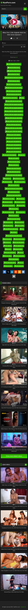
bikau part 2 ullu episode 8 (14, 151)
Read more (13, 57)
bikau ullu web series (14, 161)
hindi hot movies (8, 181)
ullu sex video (8, 255)
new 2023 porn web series (11, 228)
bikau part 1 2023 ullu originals (14, 131)
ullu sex (21, 252)
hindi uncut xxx (20, 222)
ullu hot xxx (7, 242)
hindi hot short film (14, 185)
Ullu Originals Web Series (14, 64)
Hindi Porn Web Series (14, 70)
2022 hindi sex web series (14, 84)
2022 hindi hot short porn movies (14, 77)
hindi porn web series (9, 205)
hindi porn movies (20, 202)
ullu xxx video (9, 266)
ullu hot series (8, 239)
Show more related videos (14, 456)
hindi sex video (14, 208)
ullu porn (9, 249)
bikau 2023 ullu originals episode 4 (14, 114)
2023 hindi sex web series (14, 94)
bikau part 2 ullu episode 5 (14, 141)
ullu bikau (14, 232)
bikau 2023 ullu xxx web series (14, 128)
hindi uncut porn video (14, 218)
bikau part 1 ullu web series (14, 138)
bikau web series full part (14, 168)
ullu (22, 228)
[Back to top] (23, 605)
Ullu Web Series (14, 259)
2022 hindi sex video (14, 80)
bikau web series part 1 (14, 171)
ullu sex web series (19, 255)
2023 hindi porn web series (14, 91)
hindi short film (21, 212)
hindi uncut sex (8, 222)
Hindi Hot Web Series (14, 67)
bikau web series (14, 165)
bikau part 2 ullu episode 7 (14, 148)
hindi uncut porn (14, 215)
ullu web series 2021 (10, 262)
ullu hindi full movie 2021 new (14, 235)
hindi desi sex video (19, 178)
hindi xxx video (20, 225)
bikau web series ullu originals (14, 175)
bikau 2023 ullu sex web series (14, 121)
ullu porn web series (10, 252)
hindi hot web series (14, 191)
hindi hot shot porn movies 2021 (14, 188)
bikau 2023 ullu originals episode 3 (14, 111)
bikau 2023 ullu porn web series (14, 117)
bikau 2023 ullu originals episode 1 (14, 104)
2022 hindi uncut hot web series (14, 87)
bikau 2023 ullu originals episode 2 (14, 107)
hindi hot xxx (21, 198)
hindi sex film (21, 205)
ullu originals (8, 245)
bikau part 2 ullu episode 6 (14, 144)
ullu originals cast (19, 245)
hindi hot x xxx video (9, 198)
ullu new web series (19, 242)
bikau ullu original (14, 158)
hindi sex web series (8, 212)
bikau (22, 97)
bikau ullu (22, 155)
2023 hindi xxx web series (11, 97)
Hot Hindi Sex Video (14, 74)
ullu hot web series (19, 239)
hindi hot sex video (20, 181)
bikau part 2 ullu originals (10, 155)
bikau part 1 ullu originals (14, 134)
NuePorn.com (8, 2)
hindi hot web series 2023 (14, 195)
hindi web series (8, 225)
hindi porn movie (8, 202)
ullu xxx (21, 262)
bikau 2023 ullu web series (14, 124)
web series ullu (19, 266)
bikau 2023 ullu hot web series (14, 101)
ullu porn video (18, 249)
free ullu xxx (7, 178)
